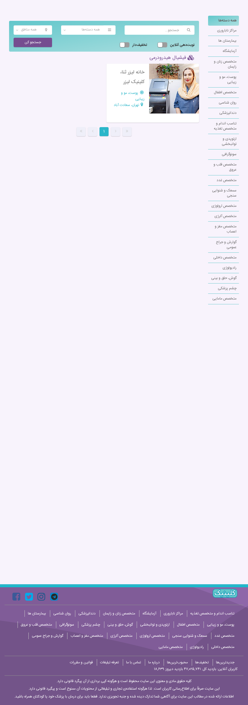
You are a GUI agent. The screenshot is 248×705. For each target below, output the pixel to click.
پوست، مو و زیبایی (228, 79)
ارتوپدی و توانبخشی (229, 141)
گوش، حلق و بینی (224, 278)
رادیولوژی (230, 268)
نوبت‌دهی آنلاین (182, 45)
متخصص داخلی (225, 258)
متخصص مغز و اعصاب (226, 229)
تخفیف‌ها (202, 662)
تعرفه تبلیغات (109, 662)
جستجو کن (32, 42)
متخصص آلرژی (225, 216)
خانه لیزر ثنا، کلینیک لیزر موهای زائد (132, 82)
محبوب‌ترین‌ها (177, 662)
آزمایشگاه (230, 51)
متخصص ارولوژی (224, 206)
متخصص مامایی (224, 299)
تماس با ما (133, 662)
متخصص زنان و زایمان (225, 64)
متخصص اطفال (225, 92)
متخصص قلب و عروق (225, 167)
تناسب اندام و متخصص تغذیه (225, 126)
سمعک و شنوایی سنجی (224, 193)
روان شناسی (228, 103)
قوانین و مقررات (81, 662)
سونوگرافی (229, 154)
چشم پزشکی (227, 288)
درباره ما (154, 662)
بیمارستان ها (227, 41)
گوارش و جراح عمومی (226, 244)
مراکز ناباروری (227, 30)
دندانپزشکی (228, 113)
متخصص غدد (227, 180)
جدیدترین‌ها (225, 662)
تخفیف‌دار (139, 45)
